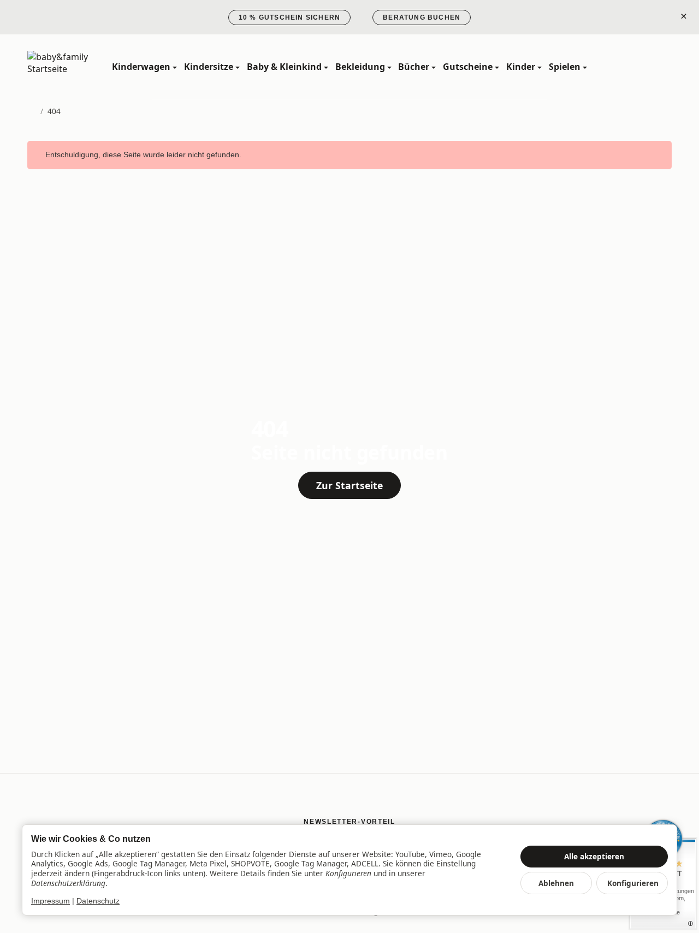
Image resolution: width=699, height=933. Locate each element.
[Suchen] (614, 66)
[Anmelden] (638, 66)
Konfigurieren (633, 883)
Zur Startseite (349, 485)
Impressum (50, 901)
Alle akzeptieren (594, 856)
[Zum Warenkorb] (662, 66)
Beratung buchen (421, 17)
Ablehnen (556, 883)
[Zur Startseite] (75, 67)
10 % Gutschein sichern (289, 17)
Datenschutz (98, 901)
